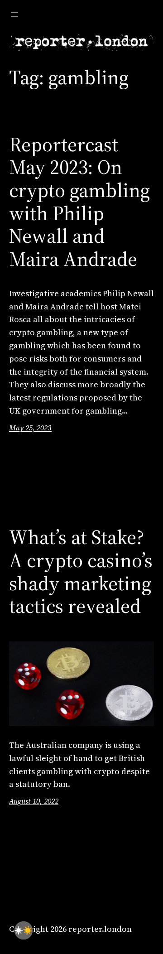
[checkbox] (23, 930)
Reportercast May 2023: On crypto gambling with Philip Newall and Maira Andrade (79, 202)
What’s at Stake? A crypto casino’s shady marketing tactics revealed (81, 571)
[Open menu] (14, 14)
